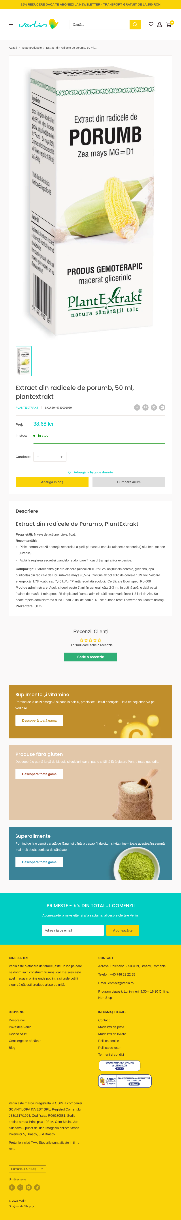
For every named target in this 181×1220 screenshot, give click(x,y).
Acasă (13, 47)
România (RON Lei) (23, 1168)
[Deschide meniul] (11, 24)
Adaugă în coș (52, 482)
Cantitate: (23, 457)
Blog (12, 1047)
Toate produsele (31, 47)
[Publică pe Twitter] (154, 407)
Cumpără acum (129, 482)
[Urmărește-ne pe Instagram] (20, 1187)
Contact (103, 1020)
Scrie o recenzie (90, 657)
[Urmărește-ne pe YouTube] (29, 1187)
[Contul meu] (159, 24)
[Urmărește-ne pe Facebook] (12, 1187)
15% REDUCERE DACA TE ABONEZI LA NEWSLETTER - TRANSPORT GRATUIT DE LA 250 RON (90, 4)
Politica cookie (108, 1041)
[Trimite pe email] (162, 407)
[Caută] (135, 24)
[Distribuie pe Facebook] (137, 407)
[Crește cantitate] (61, 456)
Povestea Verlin (20, 1027)
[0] (168, 24)
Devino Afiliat (18, 1034)
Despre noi (17, 1020)
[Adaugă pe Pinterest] (145, 407)
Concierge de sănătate (25, 1041)
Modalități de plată (111, 1027)
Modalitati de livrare (112, 1034)
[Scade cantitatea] (38, 456)
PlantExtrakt (27, 407)
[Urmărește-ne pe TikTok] (37, 1187)
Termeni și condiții (111, 1054)
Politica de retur (109, 1047)
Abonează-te (122, 930)
